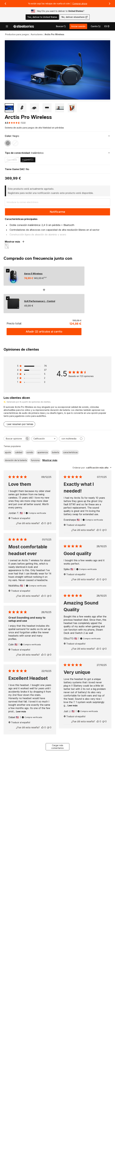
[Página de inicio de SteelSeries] (23, 26)
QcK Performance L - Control (39, 301)
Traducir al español (20, 518)
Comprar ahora (79, 3)
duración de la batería (16, 460)
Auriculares (37, 34)
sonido (30, 452)
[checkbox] (8, 270)
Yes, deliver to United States (42, 17)
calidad (18, 452)
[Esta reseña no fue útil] (48, 523)
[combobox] (44, 438)
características (70, 452)
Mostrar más (49, 460)
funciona (35, 460)
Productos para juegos (17, 34)
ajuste (8, 452)
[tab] (61, 26)
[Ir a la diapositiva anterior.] (5, 3)
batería (55, 452)
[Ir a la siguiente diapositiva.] (109, 3)
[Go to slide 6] (72, 107)
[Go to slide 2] (21, 107)
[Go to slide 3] (34, 107)
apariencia (42, 452)
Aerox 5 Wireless (33, 273)
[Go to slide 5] (59, 107)
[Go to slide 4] (47, 107)
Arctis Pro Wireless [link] (54, 34)
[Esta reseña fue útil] (42, 523)
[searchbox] (14, 438)
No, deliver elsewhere (73, 17)
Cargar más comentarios (57, 746)
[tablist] (61, 26)
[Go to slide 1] (9, 107)
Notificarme (57, 211)
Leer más (73, 705)
